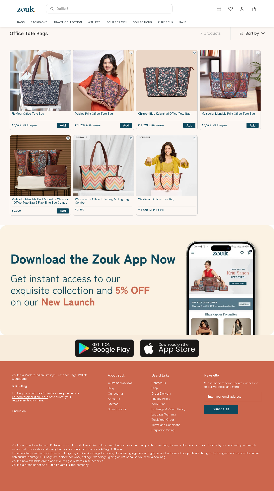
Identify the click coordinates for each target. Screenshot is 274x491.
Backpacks (39, 22)
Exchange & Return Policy (168, 409)
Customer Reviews (120, 383)
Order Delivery (161, 393)
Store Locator (117, 409)
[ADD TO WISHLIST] (68, 52)
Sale (182, 22)
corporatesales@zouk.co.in (30, 397)
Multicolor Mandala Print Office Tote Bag (228, 113)
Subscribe (221, 409)
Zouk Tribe (158, 404)
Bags (21, 22)
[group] (137, 280)
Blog (111, 388)
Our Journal (115, 393)
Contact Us (158, 383)
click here (36, 400)
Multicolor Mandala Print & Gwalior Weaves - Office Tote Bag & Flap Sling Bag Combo (40, 201)
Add (63, 125)
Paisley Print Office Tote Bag (94, 113)
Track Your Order (162, 419)
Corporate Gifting (163, 430)
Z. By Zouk (165, 22)
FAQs (154, 388)
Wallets (94, 22)
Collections (142, 22)
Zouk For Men (117, 22)
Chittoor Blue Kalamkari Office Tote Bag (164, 113)
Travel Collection (68, 22)
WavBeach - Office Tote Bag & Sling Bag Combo (102, 201)
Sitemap (113, 404)
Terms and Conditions (165, 425)
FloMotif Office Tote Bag (28, 113)
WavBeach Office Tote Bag (156, 199)
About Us (114, 398)
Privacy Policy (160, 398)
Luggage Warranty (163, 414)
